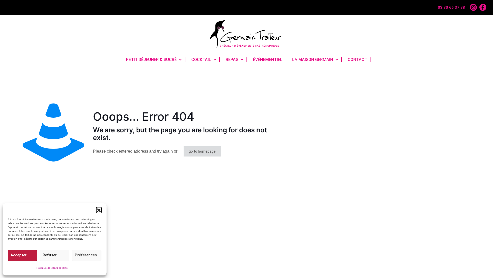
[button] (98, 209)
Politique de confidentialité (52, 267)
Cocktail (201, 59)
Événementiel (267, 59)
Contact (357, 59)
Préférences (86, 255)
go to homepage (202, 151)
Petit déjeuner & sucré (151, 59)
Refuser (50, 255)
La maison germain (312, 59)
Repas (232, 59)
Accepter (19, 255)
